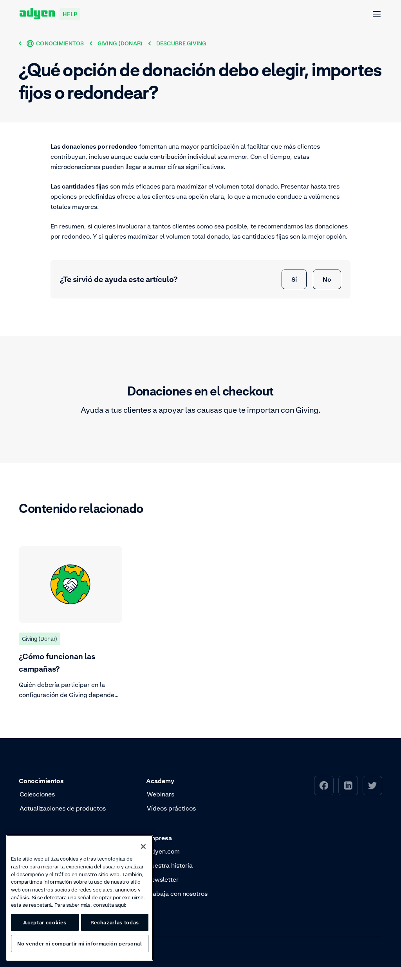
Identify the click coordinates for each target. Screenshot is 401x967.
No (327, 279)
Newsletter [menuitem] (163, 879)
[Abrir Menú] (377, 14)
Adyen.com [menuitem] (163, 851)
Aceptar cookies (44, 922)
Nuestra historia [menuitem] (170, 865)
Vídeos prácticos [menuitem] (171, 808)
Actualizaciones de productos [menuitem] (63, 808)
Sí (294, 279)
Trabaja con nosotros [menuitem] (177, 893)
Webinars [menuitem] (160, 794)
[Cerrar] (143, 846)
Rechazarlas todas (114, 922)
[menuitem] (324, 785)
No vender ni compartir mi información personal (79, 943)
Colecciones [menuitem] (37, 794)
